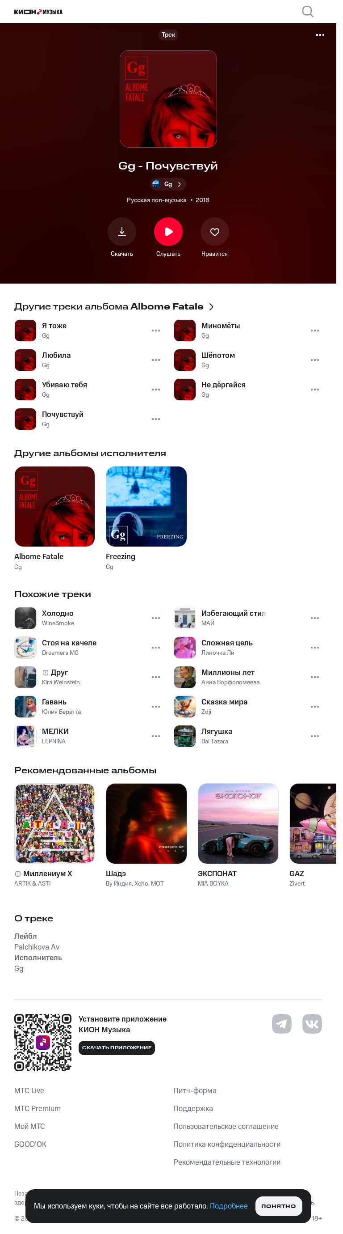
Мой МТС (29, 1126)
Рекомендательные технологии (227, 1162)
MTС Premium (37, 1108)
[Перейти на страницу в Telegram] (282, 1024)
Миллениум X (47, 873)
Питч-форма (195, 1091)
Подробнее (229, 1206)
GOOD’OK (30, 1144)
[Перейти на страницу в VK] (312, 1024)
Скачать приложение (116, 1048)
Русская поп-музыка (157, 200)
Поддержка (193, 1108)
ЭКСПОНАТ (217, 873)
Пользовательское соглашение (226, 1126)
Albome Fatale (38, 556)
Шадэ (116, 873)
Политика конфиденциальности (227, 1144)
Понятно (278, 1206)
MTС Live (29, 1091)
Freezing (120, 556)
